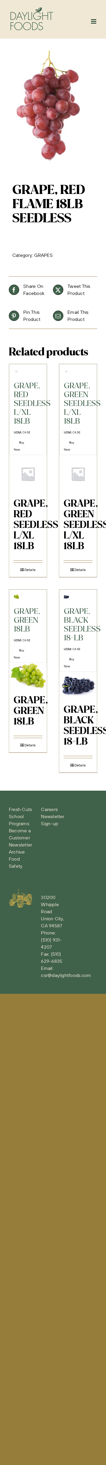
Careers (49, 809)
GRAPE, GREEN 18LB (31, 711)
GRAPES (43, 255)
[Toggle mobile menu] (94, 21)
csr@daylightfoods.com (66, 975)
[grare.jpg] (53, 109)
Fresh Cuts (20, 809)
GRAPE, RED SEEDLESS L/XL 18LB (36, 525)
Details (30, 569)
